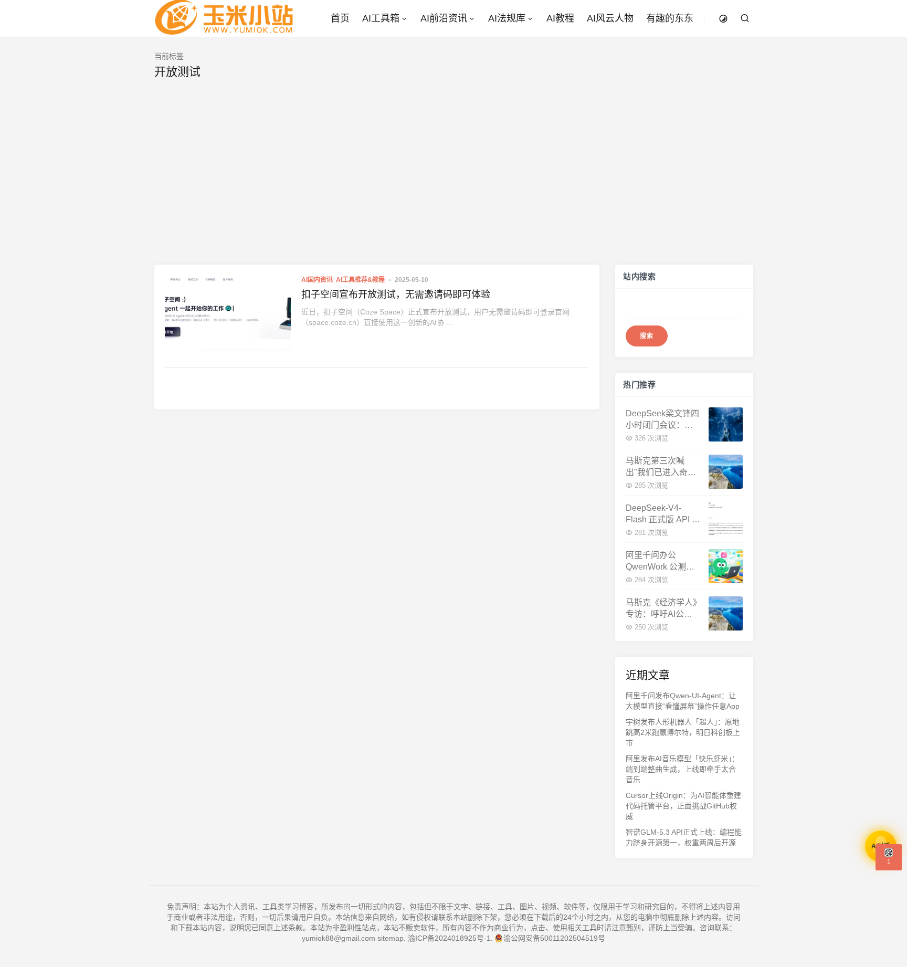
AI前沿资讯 (443, 18)
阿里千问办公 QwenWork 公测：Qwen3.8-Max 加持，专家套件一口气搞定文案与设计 (660, 561)
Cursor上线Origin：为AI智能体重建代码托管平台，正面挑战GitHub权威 (683, 806)
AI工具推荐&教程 (360, 279)
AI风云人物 (610, 18)
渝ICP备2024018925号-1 (449, 938)
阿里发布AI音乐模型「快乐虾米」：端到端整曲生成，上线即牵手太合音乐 (682, 769)
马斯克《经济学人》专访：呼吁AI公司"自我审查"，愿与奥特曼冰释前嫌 (662, 608)
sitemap (390, 938)
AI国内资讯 (317, 279)
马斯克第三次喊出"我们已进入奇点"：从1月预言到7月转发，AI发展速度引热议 (661, 467)
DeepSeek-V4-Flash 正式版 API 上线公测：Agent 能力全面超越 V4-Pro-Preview (663, 514)
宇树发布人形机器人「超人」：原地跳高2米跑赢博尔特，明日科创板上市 (683, 732)
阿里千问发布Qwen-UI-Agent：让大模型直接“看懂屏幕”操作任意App (683, 700)
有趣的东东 (669, 18)
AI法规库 (506, 18)
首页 (340, 18)
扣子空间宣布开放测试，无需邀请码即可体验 (395, 294)
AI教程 (560, 18)
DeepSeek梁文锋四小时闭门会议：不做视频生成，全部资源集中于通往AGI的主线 (662, 419)
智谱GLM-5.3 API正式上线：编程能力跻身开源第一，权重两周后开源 (684, 837)
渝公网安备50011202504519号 (554, 938)
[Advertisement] (453, 185)
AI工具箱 (380, 18)
